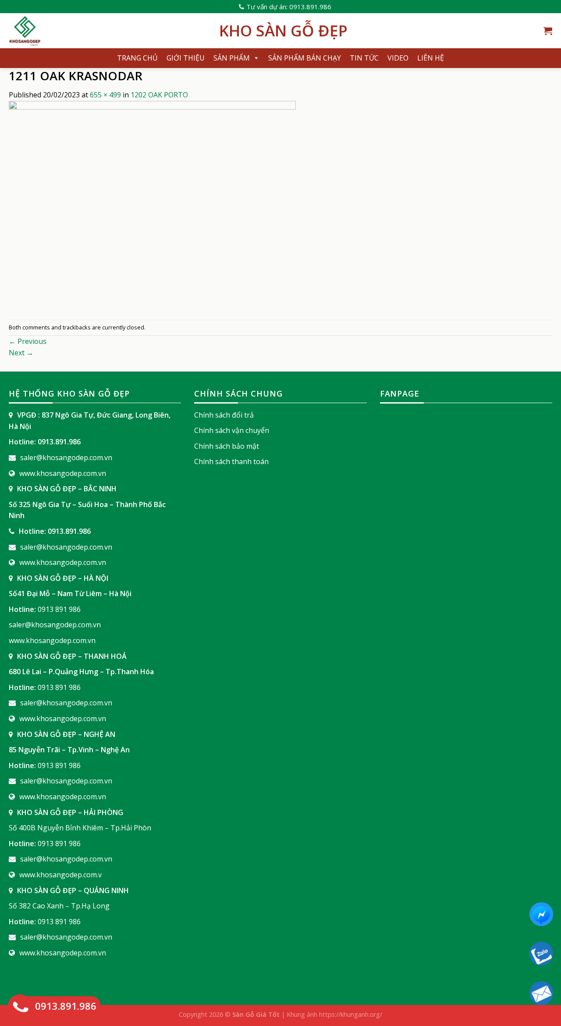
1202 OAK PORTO (159, 95)
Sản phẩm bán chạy (304, 58)
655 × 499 (105, 95)
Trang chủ (137, 58)
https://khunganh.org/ (350, 1014)
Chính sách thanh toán (231, 461)
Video (397, 58)
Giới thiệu (186, 58)
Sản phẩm (231, 58)
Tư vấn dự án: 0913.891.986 (288, 6)
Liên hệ (430, 58)
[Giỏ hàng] (547, 30)
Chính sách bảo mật (226, 446)
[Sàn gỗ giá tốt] (107, 30)
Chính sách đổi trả (224, 415)
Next (21, 352)
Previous (27, 341)
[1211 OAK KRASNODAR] (152, 209)
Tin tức (364, 58)
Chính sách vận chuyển (231, 430)
